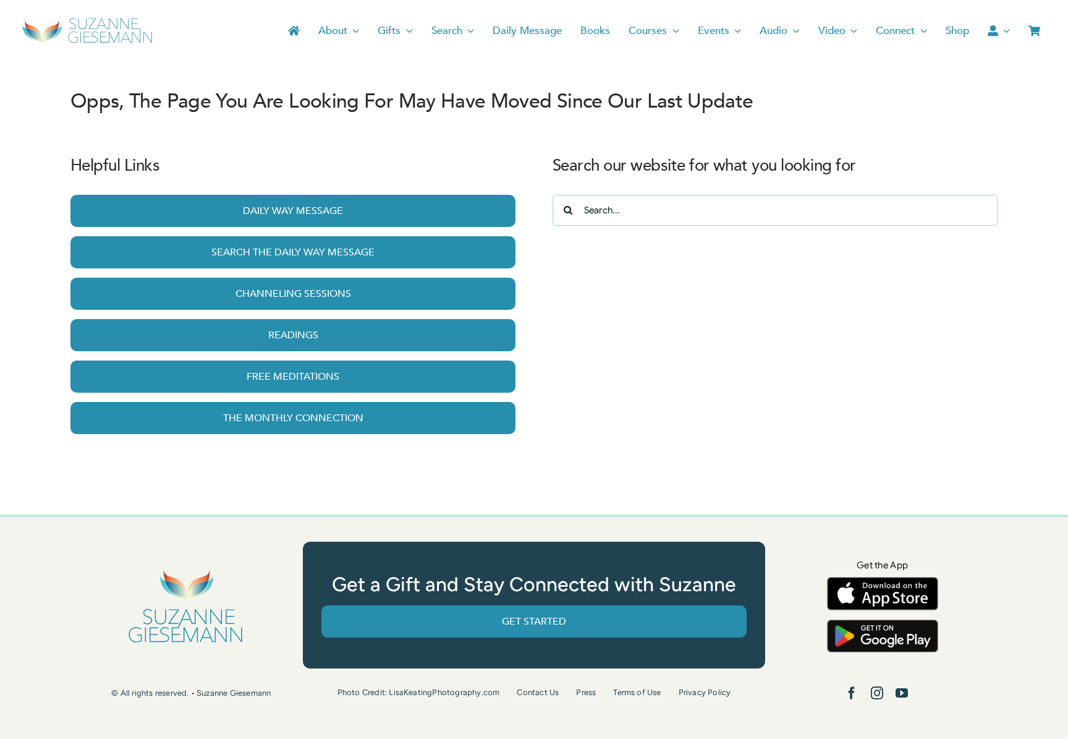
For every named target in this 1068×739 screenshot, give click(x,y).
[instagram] (877, 693)
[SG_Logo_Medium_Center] (185, 570)
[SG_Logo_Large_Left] (87, 21)
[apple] (882, 583)
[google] (882, 625)
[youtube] (902, 693)
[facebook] (852, 693)
